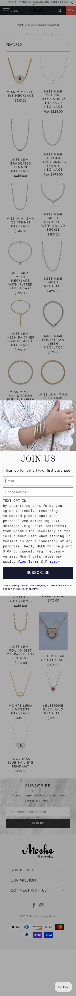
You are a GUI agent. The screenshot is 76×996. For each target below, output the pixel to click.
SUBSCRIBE (38, 572)
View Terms (28, 562)
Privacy (52, 562)
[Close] (71, 406)
